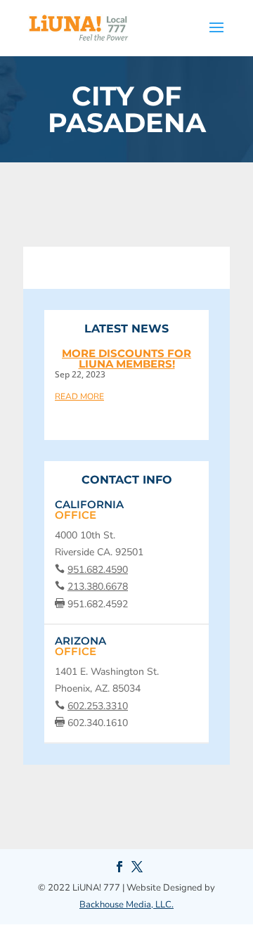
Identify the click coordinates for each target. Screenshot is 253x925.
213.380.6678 (97, 586)
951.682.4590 (97, 569)
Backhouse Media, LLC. (126, 904)
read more (79, 396)
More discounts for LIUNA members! (126, 358)
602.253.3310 (97, 706)
